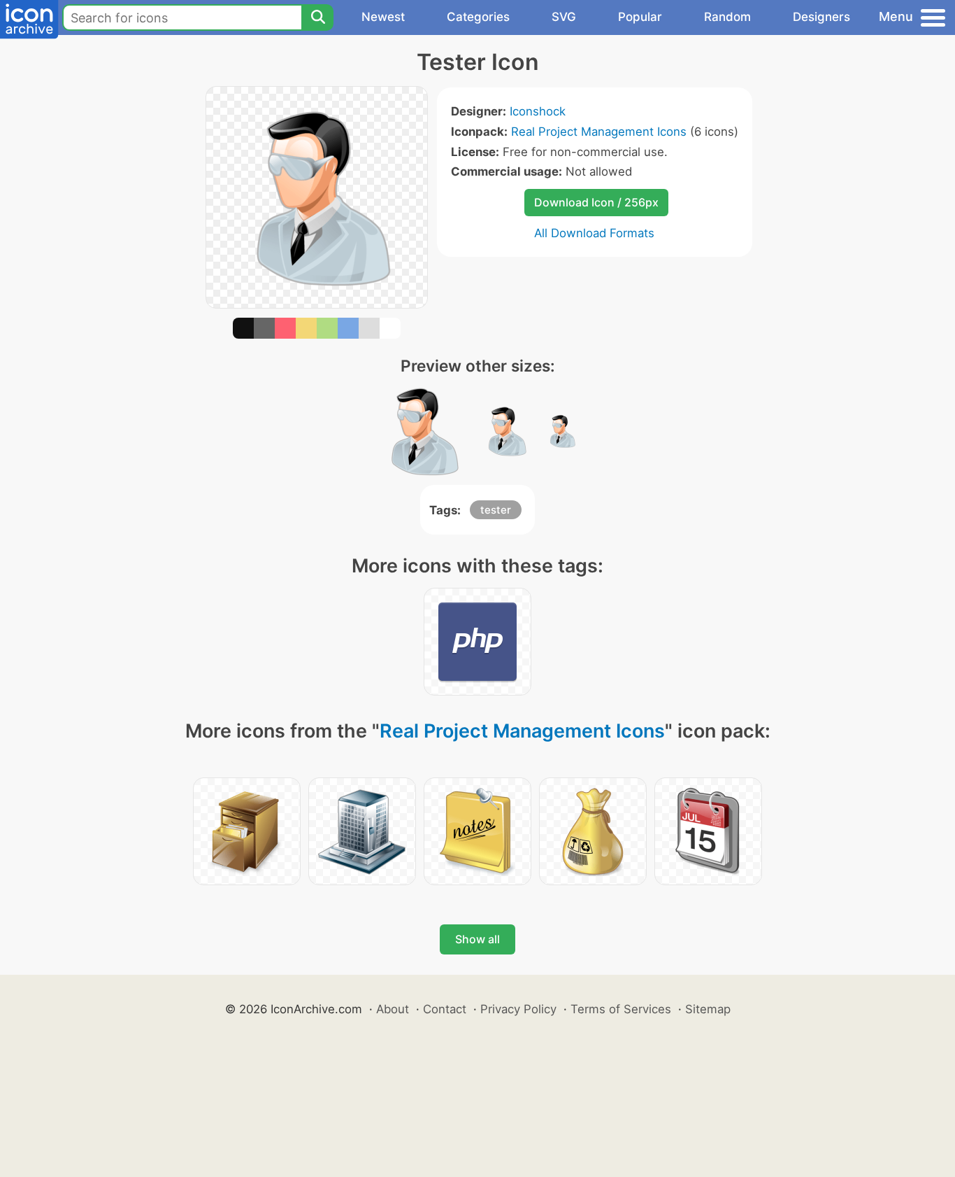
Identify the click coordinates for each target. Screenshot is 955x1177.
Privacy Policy (518, 1009)
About (392, 1009)
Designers (821, 17)
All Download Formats (594, 233)
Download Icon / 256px (596, 202)
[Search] (317, 17)
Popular (640, 17)
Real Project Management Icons (599, 132)
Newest (383, 17)
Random (727, 17)
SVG (564, 17)
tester (495, 509)
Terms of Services (620, 1009)
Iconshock (538, 111)
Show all (477, 939)
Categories (478, 17)
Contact (444, 1009)
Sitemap (708, 1009)
